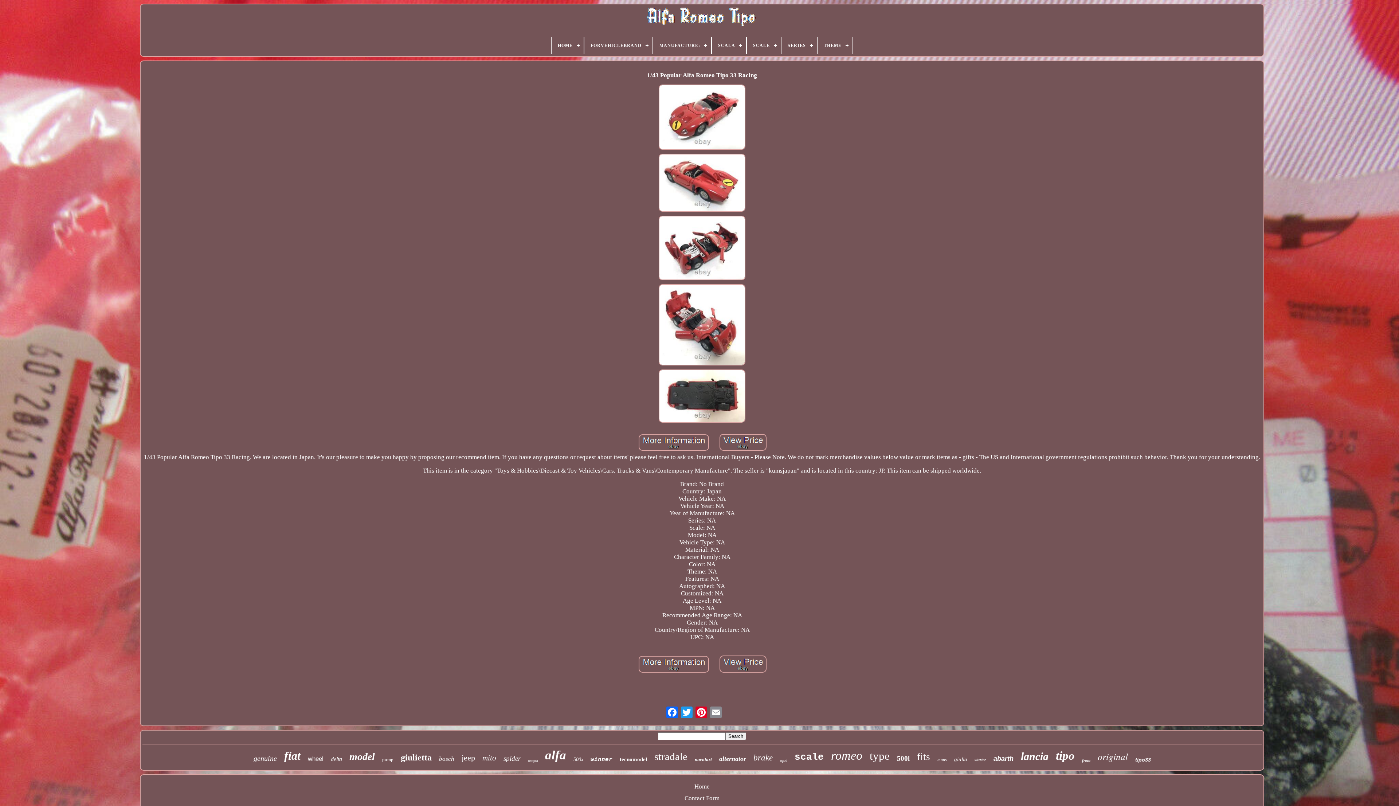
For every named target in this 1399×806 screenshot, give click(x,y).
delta (336, 759)
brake (763, 757)
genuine (265, 758)
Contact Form (702, 798)
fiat (292, 755)
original (1113, 756)
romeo (846, 755)
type (880, 756)
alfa (555, 755)
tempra (533, 761)
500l (903, 758)
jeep (468, 757)
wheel (316, 758)
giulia (960, 759)
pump (387, 759)
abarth (1004, 758)
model (362, 756)
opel (783, 760)
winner (601, 759)
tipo (1065, 755)
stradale (670, 756)
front (1086, 760)
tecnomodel (633, 759)
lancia (1035, 756)
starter (980, 759)
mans (942, 759)
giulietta (416, 757)
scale (809, 757)
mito (489, 758)
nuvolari (703, 759)
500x (578, 759)
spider (512, 758)
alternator (732, 758)
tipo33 (1143, 760)
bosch (446, 758)
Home (702, 786)
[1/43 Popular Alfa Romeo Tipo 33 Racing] (702, 118)
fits (923, 756)
